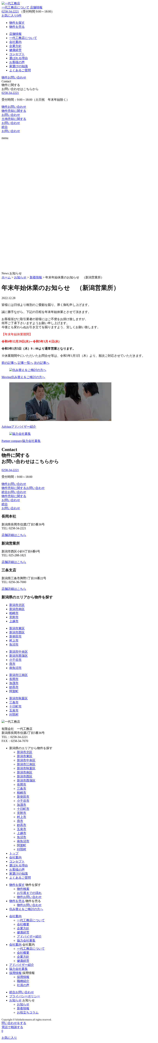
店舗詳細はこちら (14, 535)
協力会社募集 (26, 940)
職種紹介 (23, 981)
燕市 (12, 663)
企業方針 (23, 928)
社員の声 (23, 985)
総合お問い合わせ (21, 992)
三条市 (13, 702)
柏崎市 (13, 613)
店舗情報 (36, 7)
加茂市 (13, 683)
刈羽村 (13, 714)
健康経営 (23, 932)
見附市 (13, 617)
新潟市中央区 (18, 651)
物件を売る (17, 901)
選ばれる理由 (18, 865)
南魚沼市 (15, 667)
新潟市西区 (17, 632)
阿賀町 (13, 691)
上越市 (13, 621)
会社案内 (15, 857)
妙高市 (13, 687)
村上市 (13, 640)
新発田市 (15, 636)
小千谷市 (15, 659)
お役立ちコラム (28, 1012)
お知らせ (15, 1000)
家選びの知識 (18, 873)
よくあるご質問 (20, 877)
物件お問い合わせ (29, 897)
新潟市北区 (17, 605)
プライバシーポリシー (24, 996)
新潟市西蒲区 (18, 655)
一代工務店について (15, 7)
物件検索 (23, 888)
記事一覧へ (25, 362)
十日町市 (15, 706)
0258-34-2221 (10, 11)
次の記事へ (41, 362)
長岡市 (13, 679)
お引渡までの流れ (29, 893)
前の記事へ (9, 362)
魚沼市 (13, 644)
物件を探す (17, 884)
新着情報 (23, 1008)
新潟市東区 (17, 628)
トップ (13, 853)
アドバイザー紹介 (29, 936)
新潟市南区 (17, 609)
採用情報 (15, 973)
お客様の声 (17, 869)
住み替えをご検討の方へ (26, 909)
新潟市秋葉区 (18, 698)
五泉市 (13, 710)
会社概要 (23, 924)
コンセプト (17, 861)
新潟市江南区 (18, 675)
